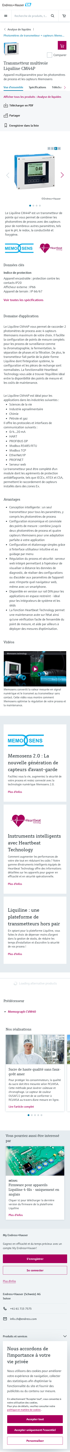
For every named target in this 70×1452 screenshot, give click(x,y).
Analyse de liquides (19, 29)
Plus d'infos (15, 792)
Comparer (59, 55)
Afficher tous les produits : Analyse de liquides (32, 97)
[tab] (15, 87)
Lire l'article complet (21, 1106)
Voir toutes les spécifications (23, 300)
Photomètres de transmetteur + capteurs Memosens (35, 35)
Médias (13, 1180)
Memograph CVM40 (22, 1011)
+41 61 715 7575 (21, 1308)
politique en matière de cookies (24, 1409)
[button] (35, 1258)
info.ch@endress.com (23, 1319)
